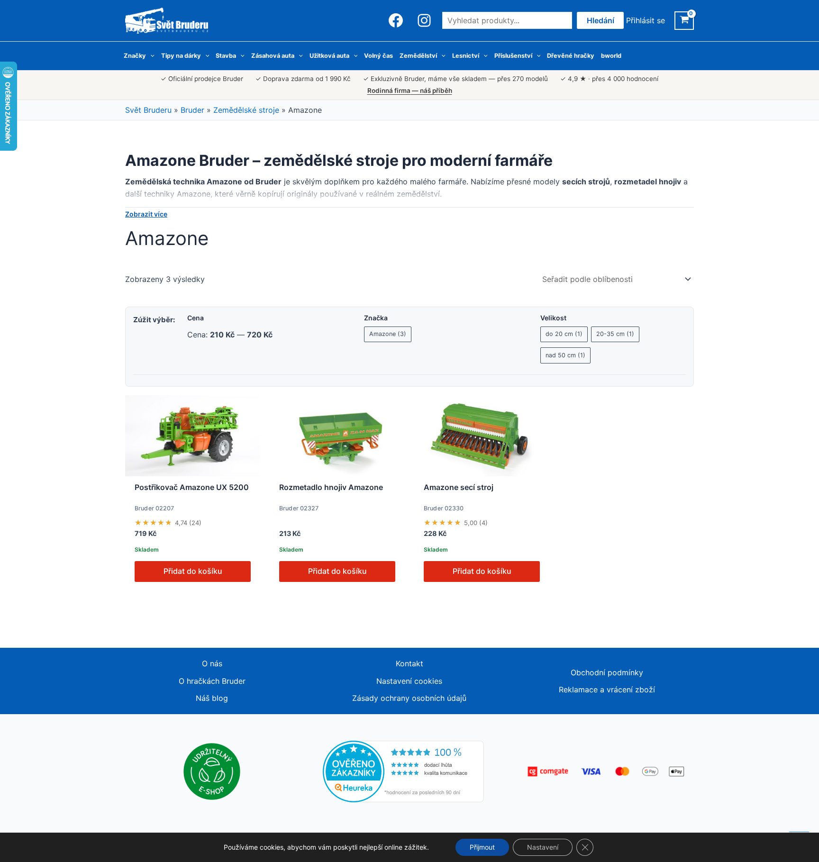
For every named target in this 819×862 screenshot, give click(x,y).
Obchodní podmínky (607, 672)
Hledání (600, 20)
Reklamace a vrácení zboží (607, 689)
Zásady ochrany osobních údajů (409, 698)
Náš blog (212, 698)
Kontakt (409, 663)
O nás (212, 663)
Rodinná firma (409, 90)
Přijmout (482, 847)
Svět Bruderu (148, 110)
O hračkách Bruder (212, 681)
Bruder (192, 110)
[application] (150, 56)
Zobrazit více (146, 214)
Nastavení (542, 847)
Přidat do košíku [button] (193, 571)
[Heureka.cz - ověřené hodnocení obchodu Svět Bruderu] (403, 770)
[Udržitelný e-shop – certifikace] (211, 770)
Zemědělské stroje (246, 110)
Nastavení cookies (409, 681)
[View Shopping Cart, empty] (684, 20)
